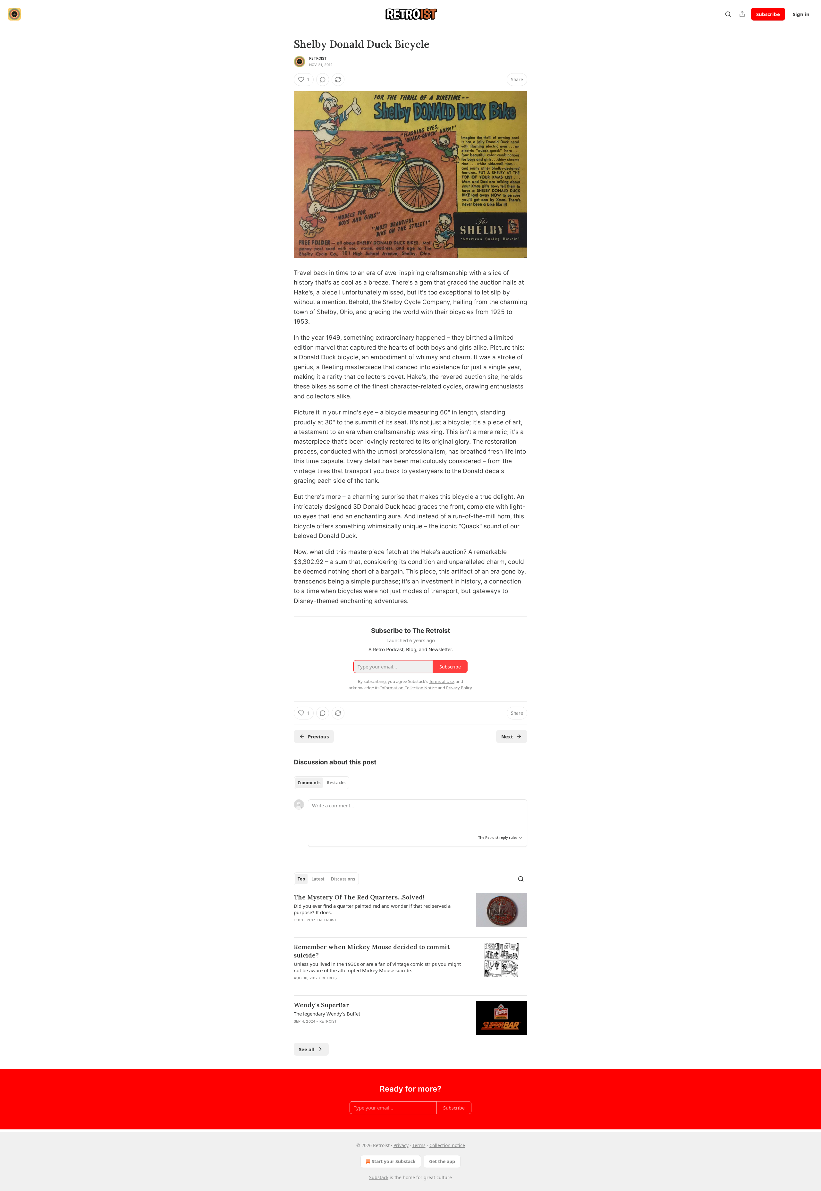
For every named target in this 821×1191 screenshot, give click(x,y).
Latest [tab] (318, 879)
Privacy (401, 1145)
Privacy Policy (459, 688)
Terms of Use (441, 681)
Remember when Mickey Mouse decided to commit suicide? (372, 951)
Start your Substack (394, 1161)
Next (507, 736)
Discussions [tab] (343, 879)
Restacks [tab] (336, 783)
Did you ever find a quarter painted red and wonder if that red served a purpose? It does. (372, 909)
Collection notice (447, 1145)
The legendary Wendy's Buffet (327, 1013)
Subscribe (768, 14)
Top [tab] (301, 879)
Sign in (801, 14)
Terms (419, 1145)
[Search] (728, 14)
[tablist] (321, 782)
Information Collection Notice (408, 688)
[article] (410, 912)
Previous (318, 736)
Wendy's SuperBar (321, 1005)
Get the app (442, 1161)
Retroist (318, 58)
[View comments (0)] (322, 79)
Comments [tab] (309, 783)
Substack (378, 1177)
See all (307, 1049)
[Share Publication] (742, 14)
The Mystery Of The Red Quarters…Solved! (359, 897)
